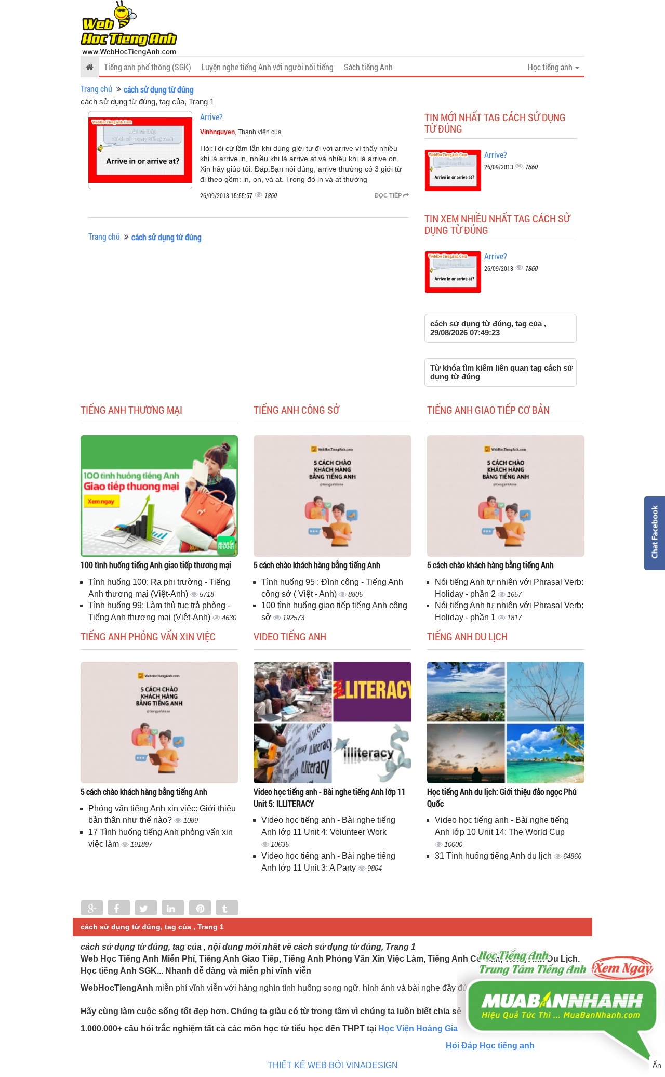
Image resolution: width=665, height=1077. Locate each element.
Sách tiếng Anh (368, 66)
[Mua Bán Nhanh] (561, 976)
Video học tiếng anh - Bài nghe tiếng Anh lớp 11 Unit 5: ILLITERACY (330, 797)
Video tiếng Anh (290, 636)
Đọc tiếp (389, 195)
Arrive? (211, 116)
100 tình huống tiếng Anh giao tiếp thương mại (156, 564)
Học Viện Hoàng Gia (418, 1028)
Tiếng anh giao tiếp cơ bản (488, 409)
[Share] (92, 908)
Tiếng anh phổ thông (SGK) (147, 66)
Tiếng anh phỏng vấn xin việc (148, 636)
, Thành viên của (241, 132)
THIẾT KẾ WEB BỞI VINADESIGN (333, 1065)
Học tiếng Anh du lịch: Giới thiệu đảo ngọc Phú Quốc (502, 797)
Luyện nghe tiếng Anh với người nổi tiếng (268, 66)
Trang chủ (96, 88)
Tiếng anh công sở (296, 409)
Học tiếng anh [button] (551, 66)
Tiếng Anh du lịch (467, 636)
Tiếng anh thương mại (131, 409)
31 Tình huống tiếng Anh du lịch (494, 855)
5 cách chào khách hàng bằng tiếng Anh (317, 564)
